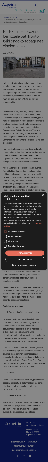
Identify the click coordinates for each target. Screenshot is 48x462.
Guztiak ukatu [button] (25, 259)
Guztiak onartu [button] (24, 253)
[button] (24, 265)
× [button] (43, 195)
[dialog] (24, 231)
